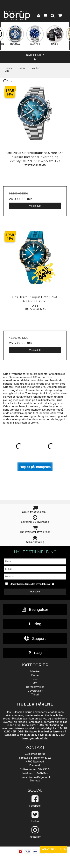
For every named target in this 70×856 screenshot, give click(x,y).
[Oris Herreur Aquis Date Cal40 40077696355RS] (35, 260)
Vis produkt (35, 206)
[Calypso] (35, 36)
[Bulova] (15, 36)
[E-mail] (35, 568)
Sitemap (35, 780)
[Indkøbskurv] (59, 16)
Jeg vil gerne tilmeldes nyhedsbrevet (34, 583)
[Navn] (35, 561)
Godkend (35, 591)
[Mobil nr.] (35, 576)
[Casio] (55, 36)
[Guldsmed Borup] (17, 15)
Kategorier (35, 55)
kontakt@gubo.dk (40, 777)
